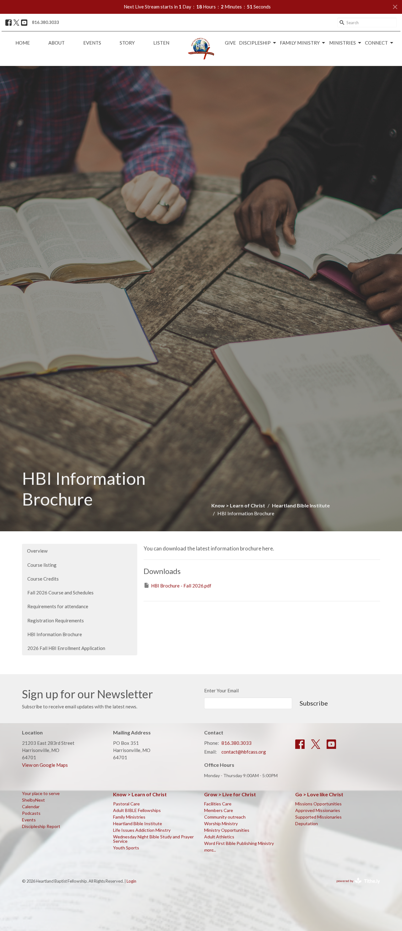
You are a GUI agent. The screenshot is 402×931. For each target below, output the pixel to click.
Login (131, 881)
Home (22, 43)
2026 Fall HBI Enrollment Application (66, 648)
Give (230, 43)
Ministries (342, 43)
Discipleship (255, 43)
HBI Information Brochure (54, 634)
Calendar (31, 806)
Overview (37, 551)
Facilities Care (217, 803)
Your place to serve (41, 793)
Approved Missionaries (317, 810)
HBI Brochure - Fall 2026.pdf (181, 585)
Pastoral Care (126, 803)
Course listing (42, 565)
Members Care (218, 810)
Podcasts (31, 813)
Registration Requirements (55, 620)
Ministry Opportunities (226, 830)
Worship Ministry (221, 823)
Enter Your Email (221, 690)
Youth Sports (126, 847)
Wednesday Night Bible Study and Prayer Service (153, 839)
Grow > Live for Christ (230, 794)
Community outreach (225, 817)
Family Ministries (129, 817)
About (56, 43)
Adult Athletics (219, 836)
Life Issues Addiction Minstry (142, 830)
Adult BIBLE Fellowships (137, 810)
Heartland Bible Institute (301, 505)
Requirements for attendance (57, 606)
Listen (161, 43)
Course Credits (43, 579)
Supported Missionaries (318, 817)
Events (92, 43)
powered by (355, 886)
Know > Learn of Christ (238, 505)
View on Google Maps (45, 765)
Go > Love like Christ (319, 794)
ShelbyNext (33, 800)
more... (210, 850)
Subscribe (314, 703)
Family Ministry (300, 43)
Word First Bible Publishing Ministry (239, 843)
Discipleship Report (41, 826)
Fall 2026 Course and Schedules (60, 592)
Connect (376, 43)
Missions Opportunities (318, 803)
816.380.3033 (45, 22)
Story (127, 43)
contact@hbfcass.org (243, 752)
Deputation (306, 823)
